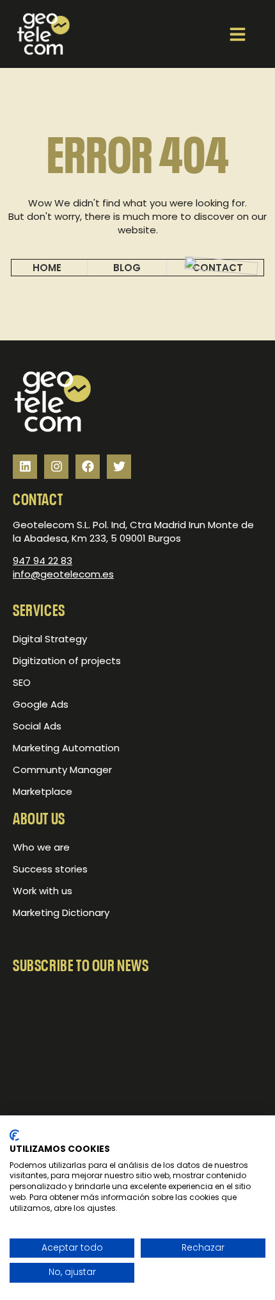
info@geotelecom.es (63, 574)
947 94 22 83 (42, 560)
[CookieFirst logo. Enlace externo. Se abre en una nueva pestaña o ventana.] (14, 1135)
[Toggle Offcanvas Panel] (238, 32)
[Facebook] (87, 466)
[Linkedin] (25, 466)
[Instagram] (56, 466)
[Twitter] (119, 466)
